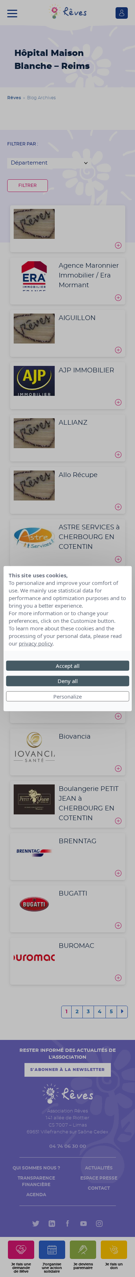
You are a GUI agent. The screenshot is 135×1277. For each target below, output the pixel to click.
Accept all (68, 665)
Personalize (67, 696)
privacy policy (36, 643)
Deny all (68, 681)
